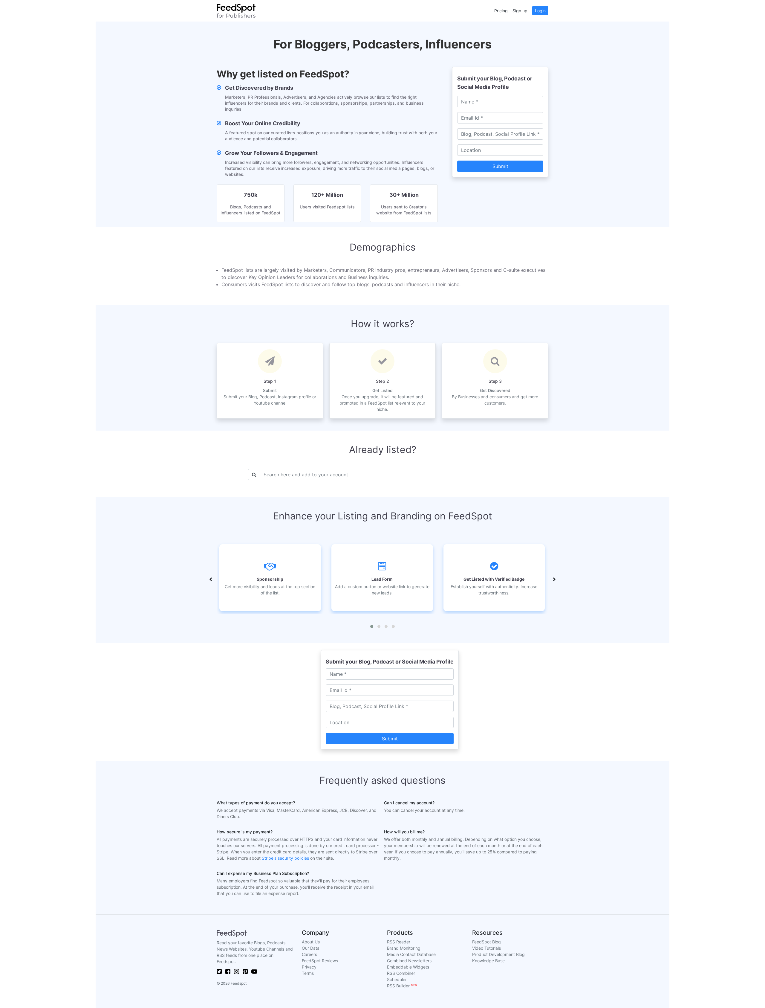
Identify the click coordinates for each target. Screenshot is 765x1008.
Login (540, 10)
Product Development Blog (498, 954)
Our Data (310, 948)
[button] (371, 626)
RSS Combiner (401, 973)
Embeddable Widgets (408, 966)
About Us (311, 941)
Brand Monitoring (403, 948)
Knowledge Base (488, 960)
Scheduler (397, 979)
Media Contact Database (411, 954)
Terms (308, 973)
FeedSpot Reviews (320, 960)
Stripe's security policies (285, 858)
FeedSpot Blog (486, 941)
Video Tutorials (486, 948)
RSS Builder (402, 985)
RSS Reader (398, 941)
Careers (309, 954)
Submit (500, 166)
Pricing (501, 10)
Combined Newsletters (409, 960)
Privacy (309, 966)
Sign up (519, 10)
